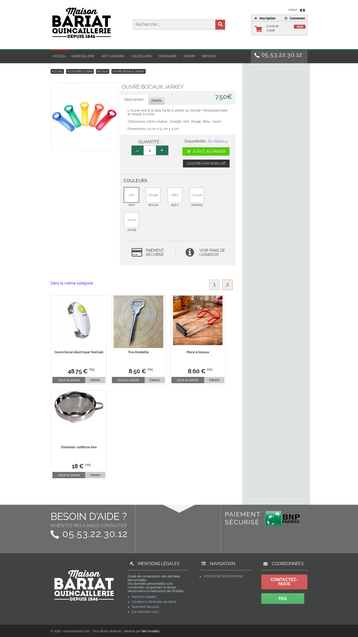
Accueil (59, 56)
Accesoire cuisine (80, 71)
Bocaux (102, 71)
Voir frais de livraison (212, 252)
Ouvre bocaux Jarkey (128, 71)
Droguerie (168, 56)
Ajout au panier (208, 151)
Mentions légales (144, 597)
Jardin (189, 56)
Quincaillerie (82, 56)
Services (209, 56)
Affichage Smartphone (223, 576)
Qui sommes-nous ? (146, 612)
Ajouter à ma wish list (206, 163)
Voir (300, 26)
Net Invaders (150, 631)
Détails (95, 380)
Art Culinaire (112, 56)
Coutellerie (141, 56)
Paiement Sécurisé (145, 607)
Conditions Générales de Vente (154, 602)
